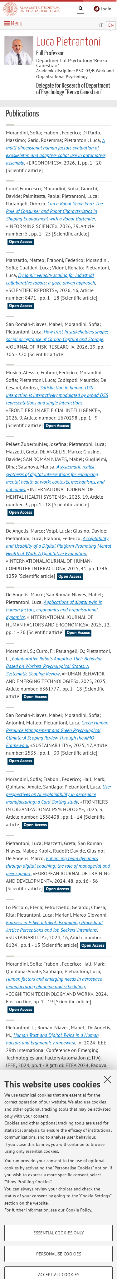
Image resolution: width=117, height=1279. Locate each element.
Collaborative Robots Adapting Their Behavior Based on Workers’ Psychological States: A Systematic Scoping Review (54, 666)
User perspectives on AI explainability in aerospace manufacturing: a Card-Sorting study (58, 794)
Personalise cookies (58, 1254)
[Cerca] (80, 9)
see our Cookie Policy (71, 1210)
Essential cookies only (58, 1233)
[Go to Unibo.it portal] (31, 9)
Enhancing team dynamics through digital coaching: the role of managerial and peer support (58, 865)
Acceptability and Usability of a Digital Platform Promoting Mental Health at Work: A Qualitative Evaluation (58, 545)
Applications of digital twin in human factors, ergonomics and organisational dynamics (54, 609)
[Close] (107, 1079)
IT (101, 25)
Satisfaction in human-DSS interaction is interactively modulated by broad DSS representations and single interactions (57, 395)
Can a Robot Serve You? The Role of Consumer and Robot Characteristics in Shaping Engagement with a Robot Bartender (54, 211)
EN (111, 25)
